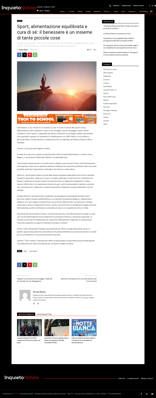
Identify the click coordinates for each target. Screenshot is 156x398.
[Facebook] (149, 5)
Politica (106, 100)
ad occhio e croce (110, 69)
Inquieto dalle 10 (109, 90)
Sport (105, 124)
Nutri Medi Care (109, 97)
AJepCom (16, 394)
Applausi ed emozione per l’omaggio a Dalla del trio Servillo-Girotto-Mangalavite (34, 280)
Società (25, 18)
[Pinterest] (30, 55)
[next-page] (22, 347)
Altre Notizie (108, 73)
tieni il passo (33, 251)
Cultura (106, 83)
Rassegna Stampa (110, 110)
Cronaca (106, 79)
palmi (25, 251)
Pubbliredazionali (110, 103)
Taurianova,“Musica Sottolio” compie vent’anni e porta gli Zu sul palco (28, 340)
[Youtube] (152, 394)
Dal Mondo (107, 86)
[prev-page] (18, 347)
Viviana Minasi (23, 50)
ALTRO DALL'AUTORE (44, 314)
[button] (110, 5)
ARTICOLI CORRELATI (26, 314)
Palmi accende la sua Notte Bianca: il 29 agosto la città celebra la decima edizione (84, 340)
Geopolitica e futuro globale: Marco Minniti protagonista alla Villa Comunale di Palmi (56, 340)
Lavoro (105, 93)
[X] (24, 55)
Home (19, 18)
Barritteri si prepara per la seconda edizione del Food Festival (79, 280)
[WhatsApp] (35, 55)
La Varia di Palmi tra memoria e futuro (117, 34)
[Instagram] (152, 5)
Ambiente (107, 76)
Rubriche (106, 114)
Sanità (105, 117)
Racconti (106, 107)
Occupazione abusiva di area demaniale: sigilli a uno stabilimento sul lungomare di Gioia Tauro (120, 46)
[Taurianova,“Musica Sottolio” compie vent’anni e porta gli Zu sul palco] (29, 327)
